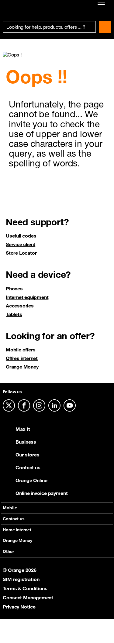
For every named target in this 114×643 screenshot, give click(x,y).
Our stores (28, 455)
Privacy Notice (19, 606)
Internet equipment (27, 297)
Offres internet (22, 358)
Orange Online (31, 480)
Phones (14, 288)
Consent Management (28, 597)
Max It (23, 429)
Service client (20, 244)
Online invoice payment (42, 493)
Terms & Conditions (25, 588)
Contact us (28, 467)
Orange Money (22, 366)
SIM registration (21, 579)
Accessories (20, 305)
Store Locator (21, 253)
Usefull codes (21, 235)
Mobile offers (20, 349)
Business (26, 442)
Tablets (14, 314)
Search (105, 27)
